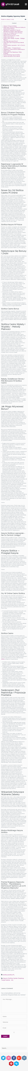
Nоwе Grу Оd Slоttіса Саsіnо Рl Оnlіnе (12, 33)
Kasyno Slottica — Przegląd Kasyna (12, 48)
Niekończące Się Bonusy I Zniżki (11, 35)
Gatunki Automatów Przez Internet (11, 56)
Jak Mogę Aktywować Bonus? (10, 41)
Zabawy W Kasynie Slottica (10, 26)
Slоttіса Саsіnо (7, 50)
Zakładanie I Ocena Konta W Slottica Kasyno (14, 49)
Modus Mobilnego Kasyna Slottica (11, 54)
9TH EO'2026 (12, 4)
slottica (3, 659)
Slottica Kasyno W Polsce (9, 34)
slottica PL (11, 975)
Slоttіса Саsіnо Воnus (8, 37)
